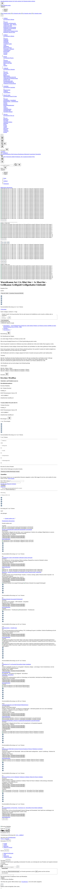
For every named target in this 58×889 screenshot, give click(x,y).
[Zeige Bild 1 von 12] (1, 222)
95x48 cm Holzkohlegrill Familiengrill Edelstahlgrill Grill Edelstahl (17, 529)
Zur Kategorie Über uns (8, 115)
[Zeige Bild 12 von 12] (16, 222)
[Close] (2, 161)
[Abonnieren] (17, 867)
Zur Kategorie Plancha (8, 58)
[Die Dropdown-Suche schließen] (19, 164)
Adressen (16, 154)
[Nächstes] (2, 135)
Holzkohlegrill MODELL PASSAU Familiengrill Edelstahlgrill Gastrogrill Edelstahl (21, 720)
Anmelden (3, 151)
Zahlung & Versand (7, 847)
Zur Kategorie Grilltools (8, 36)
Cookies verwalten (7, 857)
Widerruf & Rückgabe (8, 853)
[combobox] (7, 165)
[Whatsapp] (9, 831)
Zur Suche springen (17, 1)
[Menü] (2, 137)
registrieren (5, 152)
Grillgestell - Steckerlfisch (8, 674)
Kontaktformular (11, 837)
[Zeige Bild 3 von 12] (4, 222)
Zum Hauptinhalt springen (7, 1)
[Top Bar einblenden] (2, 158)
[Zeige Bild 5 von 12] (6, 222)
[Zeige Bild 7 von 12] (9, 222)
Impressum (5, 846)
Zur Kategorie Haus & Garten (10, 96)
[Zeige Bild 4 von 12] (5, 222)
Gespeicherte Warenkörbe (35, 154)
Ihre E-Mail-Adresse (6, 481)
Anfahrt (5, 844)
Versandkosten (24, 881)
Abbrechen (3, 486)
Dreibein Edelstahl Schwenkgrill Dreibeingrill (12, 599)
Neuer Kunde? (11, 478)
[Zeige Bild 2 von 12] (2, 222)
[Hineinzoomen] (8, 243)
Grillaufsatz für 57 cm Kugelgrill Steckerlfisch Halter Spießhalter (16, 664)
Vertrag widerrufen (5, 838)
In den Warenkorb (4, 320)
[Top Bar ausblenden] (2, 3)
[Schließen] (1, 241)
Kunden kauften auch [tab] (10, 518)
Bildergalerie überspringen (6, 187)
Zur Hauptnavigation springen (28, 1)
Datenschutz (6, 855)
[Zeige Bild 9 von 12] (12, 222)
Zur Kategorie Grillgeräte (9, 69)
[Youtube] (3, 831)
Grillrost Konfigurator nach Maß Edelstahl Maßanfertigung (15, 704)
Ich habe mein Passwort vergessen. (8, 483)
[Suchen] (4, 143)
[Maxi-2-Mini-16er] (22, 188)
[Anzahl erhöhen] (9, 317)
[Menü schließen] (4, 59)
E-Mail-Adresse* (4, 864)
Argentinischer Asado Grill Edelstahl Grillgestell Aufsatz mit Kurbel (17, 557)
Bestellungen (21, 154)
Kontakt (5, 843)
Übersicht (3, 154)
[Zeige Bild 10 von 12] (13, 222)
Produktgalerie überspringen (8, 520)
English (5, 10)
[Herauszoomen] (2, 243)
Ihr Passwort (4, 482)
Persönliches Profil (9, 154)
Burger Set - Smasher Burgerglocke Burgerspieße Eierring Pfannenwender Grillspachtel (21, 572)
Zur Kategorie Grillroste (8, 19)
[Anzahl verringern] (3, 317)
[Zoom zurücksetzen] (5, 243)
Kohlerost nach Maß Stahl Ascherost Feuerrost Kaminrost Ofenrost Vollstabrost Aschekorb (22, 748)
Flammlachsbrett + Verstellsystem (9, 627)
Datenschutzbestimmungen (13, 871)
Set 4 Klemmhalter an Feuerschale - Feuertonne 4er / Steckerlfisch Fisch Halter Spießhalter (22, 807)
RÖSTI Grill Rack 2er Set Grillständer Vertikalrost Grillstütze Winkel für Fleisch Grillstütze (22, 777)
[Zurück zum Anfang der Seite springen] (2, 885)
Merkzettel (26, 154)
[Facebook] (1, 831)
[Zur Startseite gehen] (6, 5)
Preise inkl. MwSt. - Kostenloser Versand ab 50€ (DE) (12, 293)
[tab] (6, 328)
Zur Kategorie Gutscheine (9, 87)
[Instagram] (7, 831)
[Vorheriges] (2, 15)
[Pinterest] (5, 831)
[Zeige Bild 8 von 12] (11, 222)
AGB (4, 854)
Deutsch (5, 9)
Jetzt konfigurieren (6, 539)
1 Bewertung (3, 309)
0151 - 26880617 (20, 835)
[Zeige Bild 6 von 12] (8, 222)
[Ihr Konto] (2, 146)
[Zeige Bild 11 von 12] (15, 222)
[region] (29, 233)
